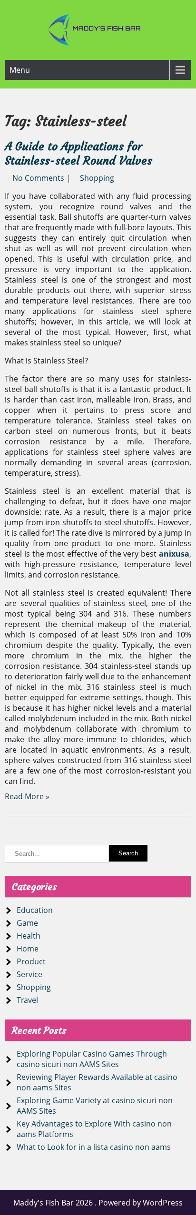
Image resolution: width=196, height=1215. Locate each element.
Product (31, 961)
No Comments (38, 178)
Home (28, 948)
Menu (20, 70)
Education (35, 910)
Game (27, 923)
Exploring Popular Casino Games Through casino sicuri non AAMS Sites (92, 1058)
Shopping (97, 178)
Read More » (27, 796)
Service (29, 974)
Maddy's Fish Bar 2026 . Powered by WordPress (98, 1202)
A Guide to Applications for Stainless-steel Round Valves (78, 153)
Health (28, 936)
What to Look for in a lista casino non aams (94, 1147)
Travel (27, 1000)
